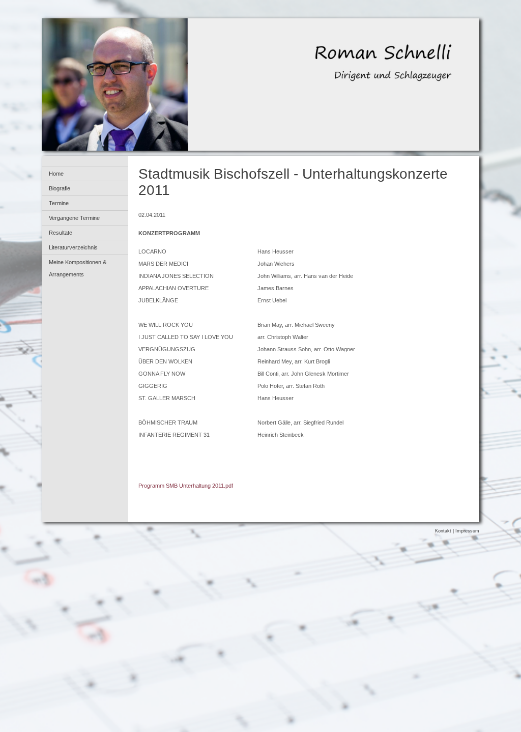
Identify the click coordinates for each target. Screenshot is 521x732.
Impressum (467, 530)
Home (56, 174)
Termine (59, 203)
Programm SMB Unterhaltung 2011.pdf (185, 486)
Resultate (60, 233)
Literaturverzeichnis (73, 247)
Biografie (59, 188)
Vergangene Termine (74, 218)
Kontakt (443, 530)
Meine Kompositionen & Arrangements (77, 268)
